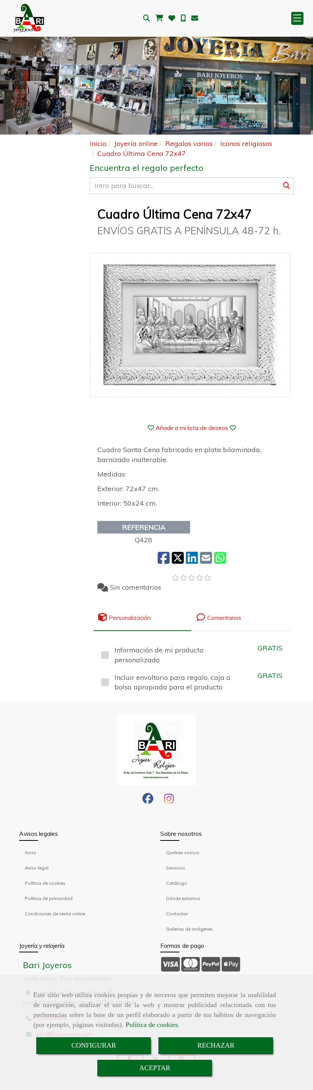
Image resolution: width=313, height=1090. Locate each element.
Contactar (177, 913)
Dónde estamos (183, 898)
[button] (192, 427)
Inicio (30, 852)
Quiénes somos (182, 852)
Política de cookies (152, 1024)
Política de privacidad (49, 898)
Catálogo (176, 883)
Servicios (175, 868)
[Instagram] (168, 800)
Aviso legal (36, 868)
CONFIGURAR (93, 1045)
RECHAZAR (215, 1045)
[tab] (142, 617)
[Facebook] (148, 800)
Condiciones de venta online (55, 913)
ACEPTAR (154, 1068)
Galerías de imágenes (189, 929)
